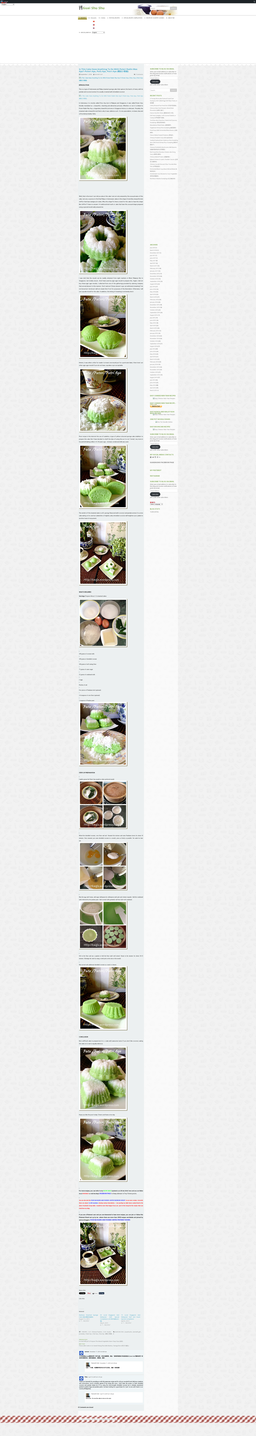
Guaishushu (128, 1332)
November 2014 (155, 338)
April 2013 (153, 388)
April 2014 (153, 357)
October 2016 (154, 279)
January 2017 (154, 271)
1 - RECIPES (84, 1332)
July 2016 (152, 286)
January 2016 (154, 302)
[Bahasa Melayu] (98, 28)
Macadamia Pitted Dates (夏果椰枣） (161, 125)
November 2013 (155, 370)
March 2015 (153, 328)
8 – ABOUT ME (170, 18)
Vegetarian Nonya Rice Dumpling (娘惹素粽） (163, 128)
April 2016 (153, 294)
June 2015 (153, 320)
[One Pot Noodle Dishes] (164, 422)
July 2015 (152, 318)
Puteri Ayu (89, 1334)
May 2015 (153, 323)
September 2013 (155, 375)
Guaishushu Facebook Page (162, 462)
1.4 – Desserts (92, 18)
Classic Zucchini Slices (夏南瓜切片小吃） (162, 113)
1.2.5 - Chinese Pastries (95, 1332)
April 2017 (153, 263)
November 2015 (155, 307)
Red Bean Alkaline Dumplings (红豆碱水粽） (163, 178)
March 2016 (153, 297)
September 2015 (155, 312)
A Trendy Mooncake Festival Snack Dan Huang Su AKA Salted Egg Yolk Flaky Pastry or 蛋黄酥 (163, 101)
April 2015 (153, 325)
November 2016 (155, 276)
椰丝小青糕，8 (109, 1334)
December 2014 (154, 336)
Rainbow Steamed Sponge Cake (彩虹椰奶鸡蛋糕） (88, 1316)
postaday (82, 1334)
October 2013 (154, 372)
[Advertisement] (128, 49)
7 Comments (139, 74)
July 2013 (152, 380)
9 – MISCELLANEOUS (85, 32)
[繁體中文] (98, 24)
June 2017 (153, 258)
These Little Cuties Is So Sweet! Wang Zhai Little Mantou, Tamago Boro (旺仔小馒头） (104, 1345)
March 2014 (153, 359)
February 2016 (154, 299)
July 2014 (152, 349)
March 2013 (153, 390)
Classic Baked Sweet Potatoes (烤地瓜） (162, 135)
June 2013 (153, 382)
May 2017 (153, 261)
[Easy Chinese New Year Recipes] (164, 398)
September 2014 (155, 344)
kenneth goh (137, 1332)
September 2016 (155, 281)
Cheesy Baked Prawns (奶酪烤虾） (160, 157)
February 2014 (154, 362)
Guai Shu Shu (94, 8)
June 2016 (153, 289)
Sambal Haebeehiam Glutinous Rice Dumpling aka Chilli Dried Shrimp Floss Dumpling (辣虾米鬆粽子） (164, 142)
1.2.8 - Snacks (107, 1332)
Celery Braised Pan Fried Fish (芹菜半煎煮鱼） (163, 105)
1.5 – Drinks (101, 18)
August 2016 (153, 284)
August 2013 (153, 377)
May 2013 (153, 385)
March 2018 (153, 250)
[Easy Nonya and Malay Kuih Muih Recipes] (164, 414)
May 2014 (153, 354)
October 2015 (154, 310)
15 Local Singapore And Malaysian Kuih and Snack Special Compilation (130, 1317)
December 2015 (154, 305)
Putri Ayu (95, 1334)
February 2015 (154, 331)
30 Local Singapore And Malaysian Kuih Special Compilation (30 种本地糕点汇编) (109, 1318)
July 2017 (152, 255)
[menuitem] (254, 1)
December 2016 (154, 273)
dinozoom (113, 1419)
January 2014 (154, 364)
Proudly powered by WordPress (88, 1419)
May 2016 (153, 292)
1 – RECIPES (82, 18)
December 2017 (154, 253)
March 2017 (153, 266)
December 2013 (154, 367)
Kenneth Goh (98, 74)
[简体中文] (98, 21)
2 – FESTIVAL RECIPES (113, 18)
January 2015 (154, 333)
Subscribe (155, 82)
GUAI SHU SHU (119, 1332)
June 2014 (153, 351)
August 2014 (153, 346)
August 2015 (153, 315)
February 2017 (154, 268)
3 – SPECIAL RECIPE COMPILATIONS (132, 18)
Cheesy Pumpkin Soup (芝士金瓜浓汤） (162, 138)
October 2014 (154, 341)
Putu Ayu (101, 1334)
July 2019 (152, 248)
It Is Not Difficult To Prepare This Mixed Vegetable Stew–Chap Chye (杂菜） (101, 1340)
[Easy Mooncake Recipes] (164, 429)
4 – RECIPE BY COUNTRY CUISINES (154, 18)
